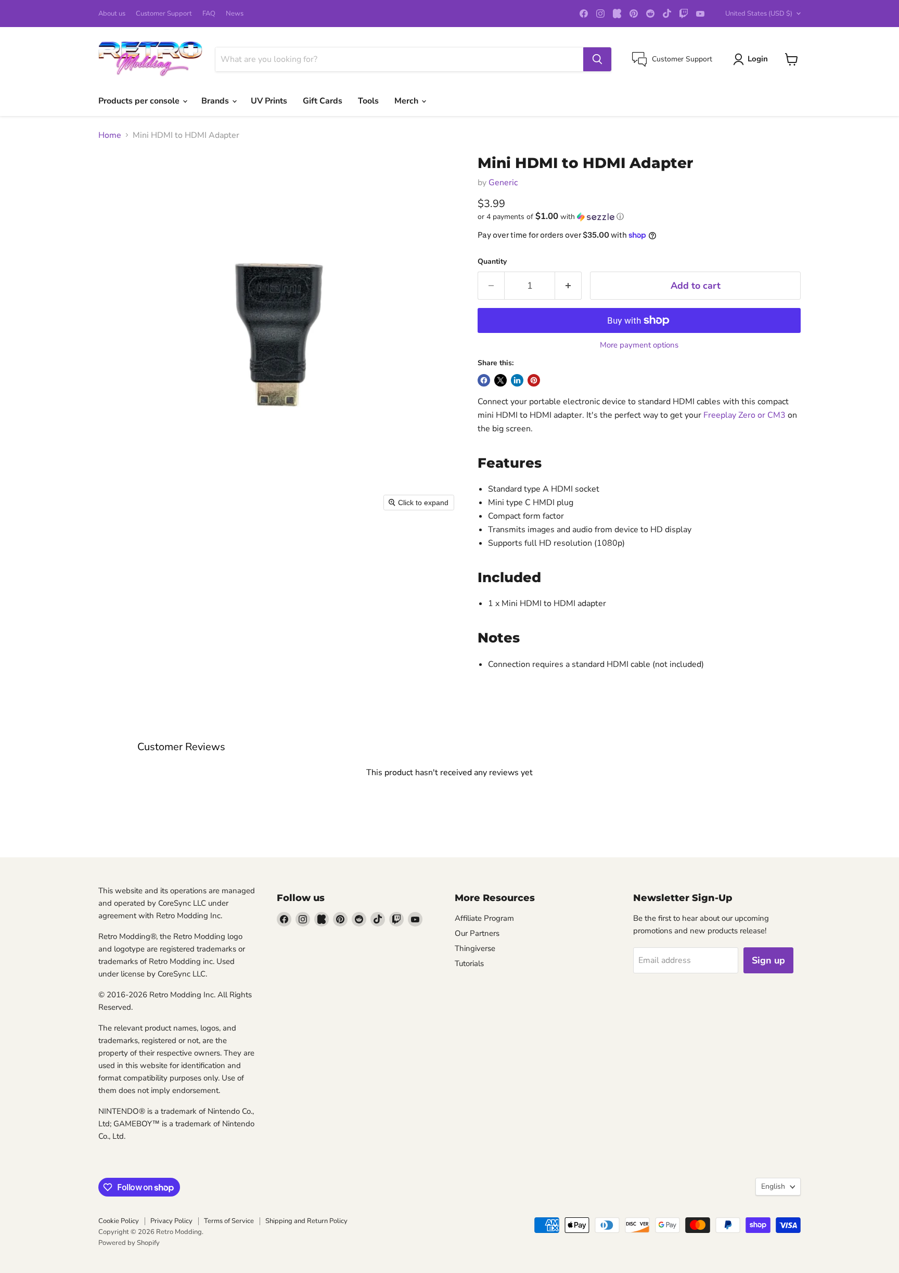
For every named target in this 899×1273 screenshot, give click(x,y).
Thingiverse (475, 948)
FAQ (208, 14)
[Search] (597, 59)
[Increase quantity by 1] (568, 286)
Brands (216, 101)
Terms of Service (229, 1221)
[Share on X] (500, 380)
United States (758, 13)
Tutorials (469, 963)
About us (111, 14)
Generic (503, 182)
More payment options (639, 345)
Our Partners (477, 933)
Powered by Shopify (129, 1243)
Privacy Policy (171, 1221)
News (234, 14)
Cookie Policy (118, 1221)
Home (109, 135)
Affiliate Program (484, 918)
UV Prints (269, 101)
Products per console (140, 101)
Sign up (768, 960)
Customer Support (164, 14)
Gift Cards (322, 101)
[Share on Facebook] (484, 380)
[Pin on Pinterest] (534, 380)
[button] (639, 217)
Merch (407, 101)
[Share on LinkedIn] (517, 380)
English (773, 1186)
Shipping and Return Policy (306, 1221)
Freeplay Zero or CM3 (744, 415)
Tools (368, 101)
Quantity (492, 262)
